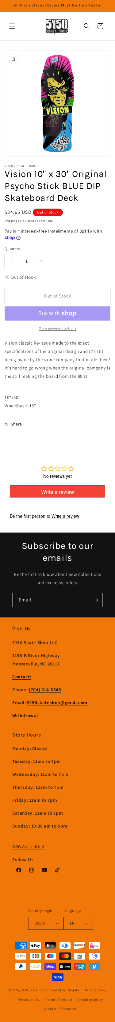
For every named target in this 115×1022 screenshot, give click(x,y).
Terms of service (59, 999)
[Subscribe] (95, 600)
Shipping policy (90, 999)
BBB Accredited (28, 846)
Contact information (60, 1009)
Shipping (11, 221)
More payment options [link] (57, 328)
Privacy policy (29, 999)
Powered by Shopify (63, 990)
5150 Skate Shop (34, 990)
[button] (12, 26)
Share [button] (16, 424)
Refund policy (96, 990)
